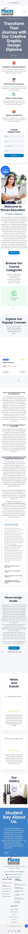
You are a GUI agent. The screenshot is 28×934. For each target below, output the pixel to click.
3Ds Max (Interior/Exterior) (6, 886)
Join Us (14, 914)
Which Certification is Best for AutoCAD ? (12, 566)
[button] (11, 309)
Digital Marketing (6, 896)
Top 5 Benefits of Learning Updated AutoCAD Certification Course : (13, 582)
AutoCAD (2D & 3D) (7, 883)
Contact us (14, 922)
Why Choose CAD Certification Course (12, 571)
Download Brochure (14, 917)
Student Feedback (14, 909)
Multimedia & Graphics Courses (19, 888)
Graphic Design (6, 894)
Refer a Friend (14, 912)
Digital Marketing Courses (19, 891)
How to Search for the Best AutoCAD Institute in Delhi (12, 524)
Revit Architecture (6, 889)
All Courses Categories (17, 902)
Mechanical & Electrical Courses (19, 898)
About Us (14, 919)
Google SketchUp (6, 891)
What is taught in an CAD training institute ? (13, 576)
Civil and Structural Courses (19, 895)
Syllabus (7, 372)
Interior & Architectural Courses (20, 884)
